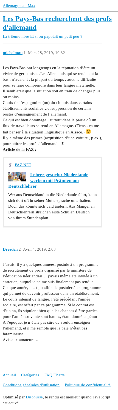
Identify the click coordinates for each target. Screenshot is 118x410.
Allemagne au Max (19, 5)
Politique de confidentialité (88, 385)
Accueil (9, 375)
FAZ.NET (23, 165)
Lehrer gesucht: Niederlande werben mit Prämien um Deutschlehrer (48, 180)
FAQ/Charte (54, 375)
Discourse (34, 397)
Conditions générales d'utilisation (31, 385)
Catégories (30, 375)
